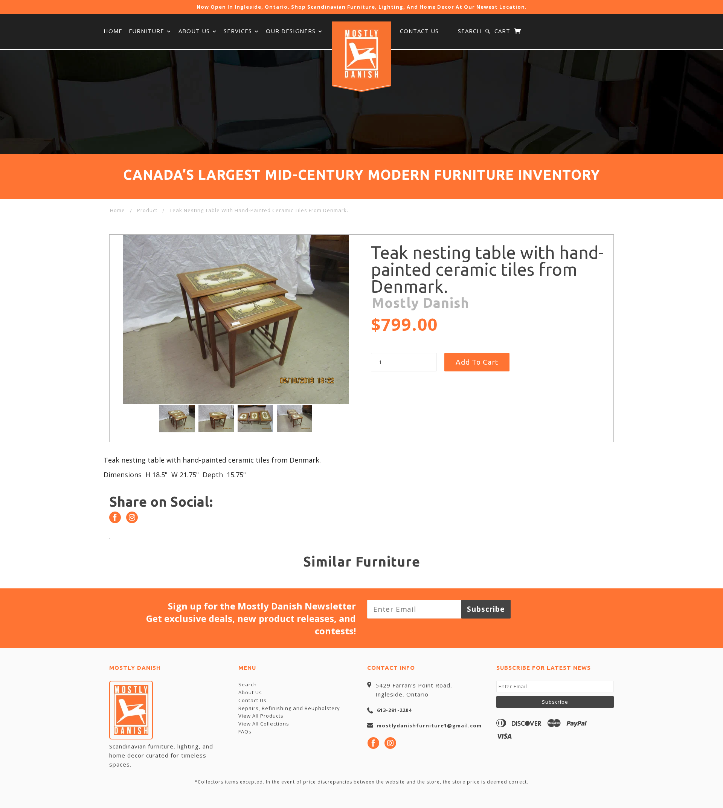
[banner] (361, 53)
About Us (195, 31)
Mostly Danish (420, 302)
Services (239, 31)
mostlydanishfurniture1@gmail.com (429, 725)
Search (470, 31)
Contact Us (419, 31)
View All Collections (263, 723)
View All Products (261, 715)
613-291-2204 (394, 710)
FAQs (245, 731)
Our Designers (291, 31)
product (147, 210)
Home (113, 31)
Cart (503, 31)
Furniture (147, 31)
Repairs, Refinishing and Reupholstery (289, 708)
